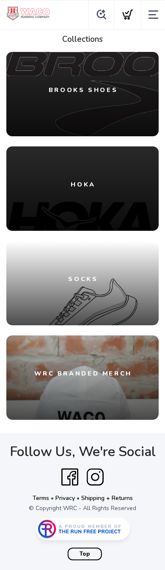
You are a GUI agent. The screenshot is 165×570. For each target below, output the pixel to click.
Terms (41, 498)
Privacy (65, 498)
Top (85, 554)
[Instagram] (95, 477)
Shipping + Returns (107, 498)
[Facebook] (69, 477)
